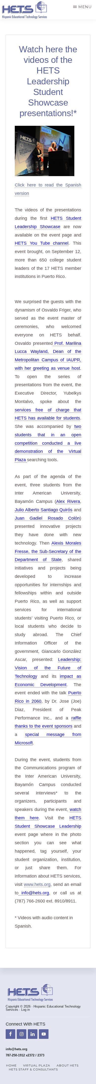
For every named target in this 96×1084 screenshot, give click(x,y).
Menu (85, 6)
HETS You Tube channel (41, 243)
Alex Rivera (68, 501)
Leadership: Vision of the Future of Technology (48, 668)
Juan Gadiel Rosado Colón (47, 518)
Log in (25, 1009)
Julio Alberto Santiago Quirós (43, 509)
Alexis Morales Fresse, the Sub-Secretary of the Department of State (48, 551)
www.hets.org (37, 884)
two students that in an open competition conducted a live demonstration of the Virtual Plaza (48, 443)
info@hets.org (33, 892)
